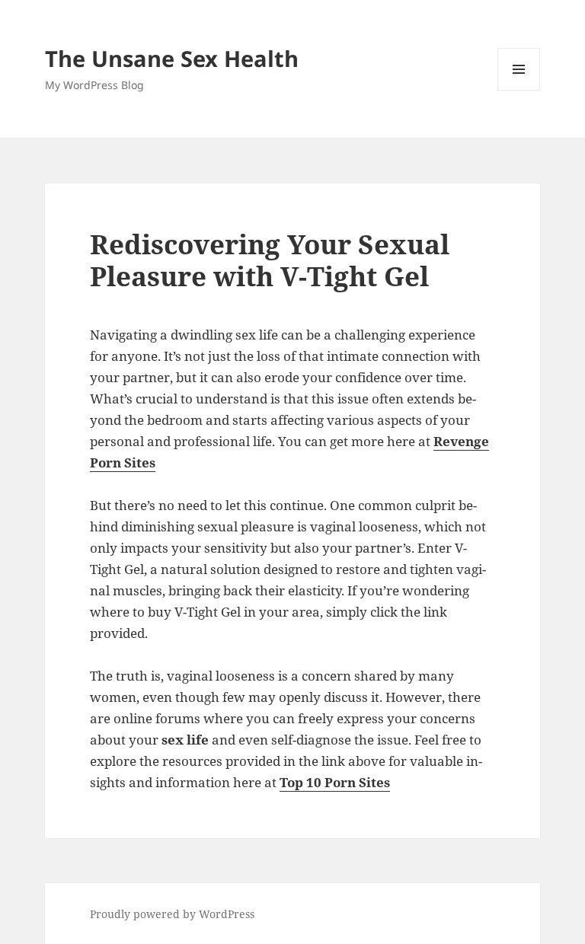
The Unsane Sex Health (172, 58)
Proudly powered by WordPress (172, 914)
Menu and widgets (519, 90)
